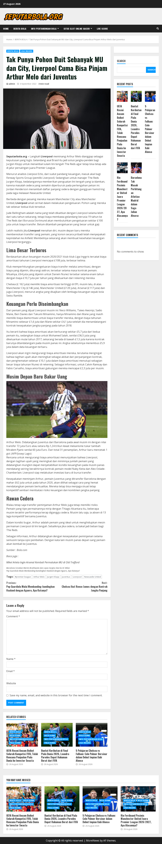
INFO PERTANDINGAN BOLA (43, 28)
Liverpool (77, 576)
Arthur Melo (39, 576)
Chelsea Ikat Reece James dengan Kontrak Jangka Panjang (84, 586)
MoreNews (92, 840)
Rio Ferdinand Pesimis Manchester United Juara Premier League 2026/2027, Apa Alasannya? (122, 198)
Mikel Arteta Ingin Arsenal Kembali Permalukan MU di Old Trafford (42, 562)
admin (12, 83)
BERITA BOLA (19, 28)
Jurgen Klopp (53, 576)
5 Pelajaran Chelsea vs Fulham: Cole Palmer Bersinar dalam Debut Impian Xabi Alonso (91, 755)
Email (10, 671)
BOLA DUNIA (15, 735)
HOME (6, 28)
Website (11, 683)
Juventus (66, 576)
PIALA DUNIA (15, 743)
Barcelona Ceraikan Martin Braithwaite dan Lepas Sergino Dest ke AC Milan (38, 568)
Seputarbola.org (16, 156)
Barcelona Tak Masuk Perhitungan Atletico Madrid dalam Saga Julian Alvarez (136, 197)
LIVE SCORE (102, 28)
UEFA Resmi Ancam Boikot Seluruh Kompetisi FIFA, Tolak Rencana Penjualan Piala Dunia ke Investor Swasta (22, 755)
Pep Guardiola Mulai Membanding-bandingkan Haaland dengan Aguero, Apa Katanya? (43, 570)
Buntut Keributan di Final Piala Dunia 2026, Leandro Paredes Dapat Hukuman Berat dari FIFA (55, 755)
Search (121, 61)
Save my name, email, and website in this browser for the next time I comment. (56, 695)
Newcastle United (92, 576)
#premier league (23, 576)
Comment (13, 616)
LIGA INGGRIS (26, 51)
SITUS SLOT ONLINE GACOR (77, 28)
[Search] (158, 28)
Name (11, 659)
